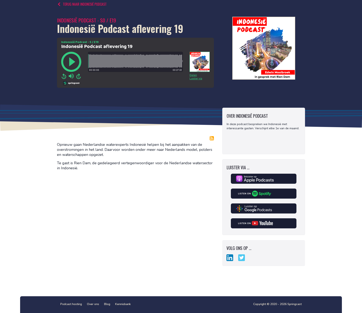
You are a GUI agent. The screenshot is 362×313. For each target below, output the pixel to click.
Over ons (93, 304)
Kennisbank (123, 304)
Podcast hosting (71, 304)
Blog (107, 304)
